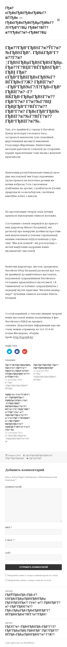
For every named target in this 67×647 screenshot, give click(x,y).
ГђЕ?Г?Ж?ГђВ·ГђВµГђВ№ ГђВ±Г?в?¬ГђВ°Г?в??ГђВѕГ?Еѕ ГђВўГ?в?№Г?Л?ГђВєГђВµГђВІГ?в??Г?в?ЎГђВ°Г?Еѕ (18, 371)
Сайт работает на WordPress (19, 642)
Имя (8, 527)
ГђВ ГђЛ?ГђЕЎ (35, 458)
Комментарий (13, 487)
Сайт (8, 552)
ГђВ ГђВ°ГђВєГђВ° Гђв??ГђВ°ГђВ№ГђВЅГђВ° (46, 366)
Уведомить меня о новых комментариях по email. (33, 575)
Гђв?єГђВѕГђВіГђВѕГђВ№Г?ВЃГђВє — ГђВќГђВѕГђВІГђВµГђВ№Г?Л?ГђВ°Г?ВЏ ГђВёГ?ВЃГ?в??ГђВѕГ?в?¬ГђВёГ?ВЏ (29, 20)
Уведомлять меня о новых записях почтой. (30, 580)
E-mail (10, 540)
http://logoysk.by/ (23, 337)
